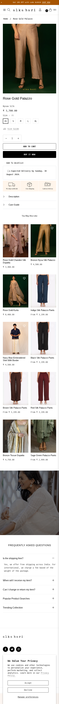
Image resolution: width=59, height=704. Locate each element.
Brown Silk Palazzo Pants (15, 408)
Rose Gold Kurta (10, 310)
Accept (28, 683)
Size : (8, 115)
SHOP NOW (35, 2)
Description (13, 196)
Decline (28, 690)
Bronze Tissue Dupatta (13, 455)
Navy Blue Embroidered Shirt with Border (14, 359)
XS (5, 121)
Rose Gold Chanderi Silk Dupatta (14, 261)
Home (5, 19)
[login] (39, 9)
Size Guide (13, 129)
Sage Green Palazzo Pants (43, 455)
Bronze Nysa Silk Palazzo (43, 260)
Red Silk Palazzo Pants (42, 408)
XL (36, 121)
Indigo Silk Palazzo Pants (42, 310)
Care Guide (13, 204)
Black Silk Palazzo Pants (42, 358)
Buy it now (29, 154)
